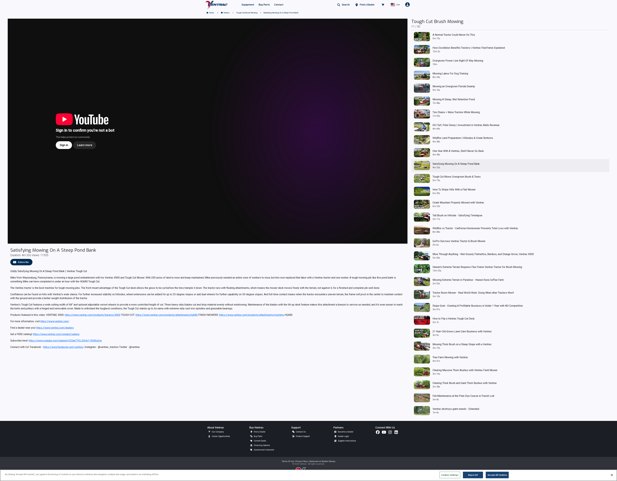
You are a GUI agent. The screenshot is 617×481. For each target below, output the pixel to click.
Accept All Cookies (497, 475)
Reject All (473, 475)
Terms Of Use (288, 461)
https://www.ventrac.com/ (54, 321)
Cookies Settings (449, 475)
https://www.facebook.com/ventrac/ (63, 347)
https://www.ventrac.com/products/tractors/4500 (92, 314)
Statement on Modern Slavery (322, 461)
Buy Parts (257, 436)
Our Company (217, 432)
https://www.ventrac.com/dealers (55, 327)
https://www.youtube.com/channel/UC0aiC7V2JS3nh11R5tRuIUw (65, 340)
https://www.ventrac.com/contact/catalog (56, 334)
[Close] (611, 475)
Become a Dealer (345, 432)
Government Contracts (263, 450)
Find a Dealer (259, 432)
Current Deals (259, 441)
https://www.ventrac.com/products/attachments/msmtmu (251, 314)
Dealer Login (343, 436)
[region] (308, 475)
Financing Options (261, 445)
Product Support (302, 436)
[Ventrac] (216, 4)
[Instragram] (390, 433)
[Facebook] (377, 433)
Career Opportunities (220, 436)
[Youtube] (383, 433)
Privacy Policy (301, 461)
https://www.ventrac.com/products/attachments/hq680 (167, 314)
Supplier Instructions (346, 441)
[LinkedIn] (396, 433)
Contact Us (300, 432)
